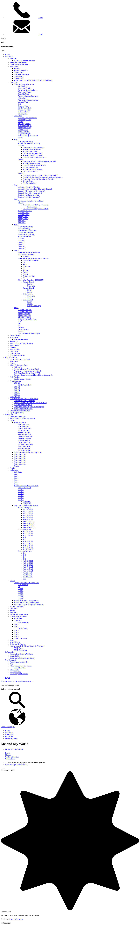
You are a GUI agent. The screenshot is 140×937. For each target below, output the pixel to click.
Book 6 (21, 500)
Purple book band (24, 438)
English (25, 272)
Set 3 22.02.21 (28, 513)
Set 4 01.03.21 (28, 515)
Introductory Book (24, 488)
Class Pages (14, 82)
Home (7, 54)
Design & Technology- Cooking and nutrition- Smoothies (42, 177)
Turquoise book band (25, 436)
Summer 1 (21, 221)
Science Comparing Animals (32, 169)
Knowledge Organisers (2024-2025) (30, 280)
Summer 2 (21, 223)
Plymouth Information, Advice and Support (29, 407)
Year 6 (16, 308)
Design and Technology (18, 644)
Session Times (23, 86)
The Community (15, 672)
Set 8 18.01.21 (28, 545)
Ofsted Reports (15, 397)
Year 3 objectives (20, 458)
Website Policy (10, 759)
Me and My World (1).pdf (14, 749)
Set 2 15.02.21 (28, 511)
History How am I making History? (35, 157)
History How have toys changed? (34, 165)
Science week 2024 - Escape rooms (26, 601)
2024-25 (17, 393)
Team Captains (23, 329)
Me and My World (24, 120)
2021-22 (17, 387)
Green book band (24, 432)
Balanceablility (23, 622)
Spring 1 (21, 242)
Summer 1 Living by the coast (28, 195)
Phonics (12, 468)
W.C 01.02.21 (27, 575)
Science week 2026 (25, 211)
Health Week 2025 (24, 108)
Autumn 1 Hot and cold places (28, 187)
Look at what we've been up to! (29, 252)
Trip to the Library (24, 92)
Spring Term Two (24, 316)
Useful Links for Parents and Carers (22, 658)
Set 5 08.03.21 (28, 517)
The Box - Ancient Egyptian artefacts (35, 209)
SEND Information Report (23, 405)
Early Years (18, 472)
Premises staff (19, 78)
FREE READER (24, 450)
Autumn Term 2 (23, 215)
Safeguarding (9, 652)
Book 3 (21, 494)
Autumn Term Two (25, 312)
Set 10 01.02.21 (28, 549)
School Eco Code (20, 668)
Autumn (21, 145)
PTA (11, 664)
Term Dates (14, 351)
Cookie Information (12, 757)
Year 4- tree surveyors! (26, 232)
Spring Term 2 (23, 219)
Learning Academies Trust (19, 64)
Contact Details (15, 335)
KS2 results (18, 367)
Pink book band (23, 424)
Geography (27, 266)
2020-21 (17, 383)
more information (17, 919)
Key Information (11, 357)
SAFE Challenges (24, 529)
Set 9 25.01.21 (28, 547)
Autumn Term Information (27, 118)
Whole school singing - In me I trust (30, 201)
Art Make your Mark (30, 151)
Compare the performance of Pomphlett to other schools (33, 375)
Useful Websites (24, 132)
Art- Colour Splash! (29, 183)
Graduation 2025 (24, 110)
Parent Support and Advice (19, 662)
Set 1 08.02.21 (28, 509)
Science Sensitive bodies (31, 163)
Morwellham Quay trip (26, 234)
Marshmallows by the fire (27, 231)
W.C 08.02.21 (27, 577)
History (25, 274)
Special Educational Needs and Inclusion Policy (30, 403)
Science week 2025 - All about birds (26, 583)
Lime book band (24, 440)
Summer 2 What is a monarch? (29, 197)
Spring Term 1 (23, 217)
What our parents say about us (24, 60)
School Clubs (14, 670)
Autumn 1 (21, 238)
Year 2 (16, 185)
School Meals (14, 345)
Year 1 (16, 139)
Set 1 (24, 553)
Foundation (18, 116)
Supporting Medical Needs (23, 409)
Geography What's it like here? (33, 147)
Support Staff (18, 72)
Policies (12, 363)
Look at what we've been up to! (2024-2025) (33, 258)
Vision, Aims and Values (18, 62)
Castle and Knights (25, 126)
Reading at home (20, 422)
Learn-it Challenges (25, 551)
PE (24, 268)
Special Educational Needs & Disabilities (24, 399)
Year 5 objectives (20, 462)
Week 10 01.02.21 (29, 527)
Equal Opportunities (17, 413)
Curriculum (9, 415)
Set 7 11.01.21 (28, 543)
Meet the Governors (21, 339)
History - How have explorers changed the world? (40, 175)
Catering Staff (19, 76)
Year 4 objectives (20, 460)
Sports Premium (15, 381)
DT (24, 262)
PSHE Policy (18, 648)
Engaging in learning (25, 141)
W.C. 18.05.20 (28, 563)
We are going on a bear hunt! (28, 96)
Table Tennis (22, 628)
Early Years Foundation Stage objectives (28, 452)
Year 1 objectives (20, 454)
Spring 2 (21, 244)
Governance (14, 337)
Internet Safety (15, 656)
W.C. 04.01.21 (28, 567)
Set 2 (24, 555)
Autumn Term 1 (23, 102)
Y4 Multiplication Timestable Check (26, 369)
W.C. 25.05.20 (28, 565)
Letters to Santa (23, 112)
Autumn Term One (25, 310)
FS (19, 587)
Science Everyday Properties (33, 155)
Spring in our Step (24, 128)
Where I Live (23, 130)
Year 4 (16, 225)
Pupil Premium (15, 377)
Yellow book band (24, 428)
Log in (7, 678)
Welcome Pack (15, 353)
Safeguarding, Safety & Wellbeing (21, 654)
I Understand (6, 923)
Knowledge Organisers (26, 254)
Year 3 (16, 199)
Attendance (14, 341)
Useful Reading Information (28, 136)
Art (24, 278)
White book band (24, 442)
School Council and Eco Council (21, 666)
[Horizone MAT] (27, 681)
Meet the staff (14, 66)
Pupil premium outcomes (22, 379)
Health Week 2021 (24, 385)
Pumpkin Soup (23, 94)
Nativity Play (22, 114)
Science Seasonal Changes (32, 149)
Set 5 (24, 539)
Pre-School (18, 618)
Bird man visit (23, 585)
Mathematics (14, 470)
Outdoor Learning (24, 318)
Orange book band (24, 434)
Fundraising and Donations (19, 674)
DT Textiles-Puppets (30, 171)
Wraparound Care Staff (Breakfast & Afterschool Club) (33, 80)
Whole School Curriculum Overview (22, 418)
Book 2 (21, 492)
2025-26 (17, 395)
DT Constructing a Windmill (32, 153)
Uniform (13, 347)
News (20, 138)
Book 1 (21, 490)
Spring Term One (24, 314)
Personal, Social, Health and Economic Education (27, 646)
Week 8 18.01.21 (29, 523)
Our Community (11, 660)
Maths (25, 264)
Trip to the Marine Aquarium (28, 100)
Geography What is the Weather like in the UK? (39, 161)
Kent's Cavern (32, 207)
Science (25, 270)
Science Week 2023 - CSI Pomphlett (26, 602)
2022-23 (17, 389)
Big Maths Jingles (24, 134)
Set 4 (24, 537)
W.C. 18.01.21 (28, 571)
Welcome (13, 58)
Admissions (14, 361)
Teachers (17, 68)
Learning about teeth (25, 227)
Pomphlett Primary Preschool (24, 84)
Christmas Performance (31, 260)
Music (12, 640)
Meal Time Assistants (21, 74)
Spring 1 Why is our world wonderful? (31, 191)
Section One (27, 502)
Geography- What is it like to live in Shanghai (38, 179)
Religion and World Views (27, 320)
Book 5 (21, 498)
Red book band (23, 426)
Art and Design (15, 642)
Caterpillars (22, 98)
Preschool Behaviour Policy (28, 90)
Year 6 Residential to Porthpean (29, 333)
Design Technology (34, 306)
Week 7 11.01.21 (28, 521)
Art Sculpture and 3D (30, 167)
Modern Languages (16, 606)
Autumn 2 (21, 240)
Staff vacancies (15, 349)
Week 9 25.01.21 (29, 525)
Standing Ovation (24, 124)
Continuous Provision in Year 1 (29, 143)
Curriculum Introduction (18, 416)
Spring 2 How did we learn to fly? (30, 193)
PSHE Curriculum (20, 650)
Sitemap (8, 755)
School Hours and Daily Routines (21, 343)
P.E (19, 104)
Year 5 (16, 250)
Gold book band (24, 448)
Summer (21, 173)
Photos (20, 203)
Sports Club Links (20, 638)
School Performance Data (18, 365)
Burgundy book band (25, 444)
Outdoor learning (29, 276)
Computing (13, 608)
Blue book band (23, 430)
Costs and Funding (24, 88)
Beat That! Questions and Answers (26, 506)
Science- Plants (28, 181)
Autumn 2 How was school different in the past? (35, 189)
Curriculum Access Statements (24, 401)
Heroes (20, 122)
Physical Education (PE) (18, 616)
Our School (9, 56)
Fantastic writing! (24, 229)
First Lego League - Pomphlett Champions (28, 604)
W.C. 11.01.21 (28, 569)
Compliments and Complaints (20, 411)
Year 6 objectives (20, 464)
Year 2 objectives (20, 456)
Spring (20, 159)
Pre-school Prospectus (17, 355)
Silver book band (24, 446)
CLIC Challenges (24, 508)
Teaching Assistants (21, 70)
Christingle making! (25, 236)
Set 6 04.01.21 (28, 519)
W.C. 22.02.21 (28, 561)
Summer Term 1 (24, 106)
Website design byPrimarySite (16, 765)
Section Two (27, 504)
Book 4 (21, 496)
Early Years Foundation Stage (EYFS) (27, 373)
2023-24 (17, 391)
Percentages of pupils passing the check (27, 371)
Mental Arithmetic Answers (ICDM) (26, 486)
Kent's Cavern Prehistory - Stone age (35, 205)
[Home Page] (11, 681)
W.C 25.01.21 (27, 573)
